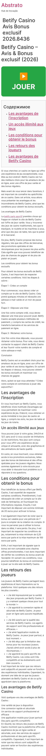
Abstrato (11, 5)
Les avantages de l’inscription (23, 115)
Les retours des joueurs (22, 147)
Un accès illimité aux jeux (26, 126)
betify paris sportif (13, 216)
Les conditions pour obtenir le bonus (25, 137)
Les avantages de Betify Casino (23, 158)
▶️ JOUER (23, 81)
